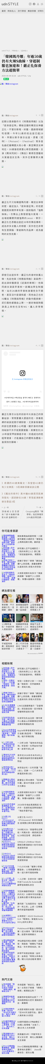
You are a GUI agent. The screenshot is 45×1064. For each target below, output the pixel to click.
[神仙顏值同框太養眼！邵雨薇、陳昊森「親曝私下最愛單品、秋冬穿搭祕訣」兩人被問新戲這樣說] (9, 944)
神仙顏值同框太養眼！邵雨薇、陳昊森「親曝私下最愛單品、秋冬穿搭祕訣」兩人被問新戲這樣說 (29, 945)
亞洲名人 (24, 50)
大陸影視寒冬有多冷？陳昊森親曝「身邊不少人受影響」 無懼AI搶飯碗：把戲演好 (30, 577)
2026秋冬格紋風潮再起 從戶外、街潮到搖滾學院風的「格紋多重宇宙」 (29, 807)
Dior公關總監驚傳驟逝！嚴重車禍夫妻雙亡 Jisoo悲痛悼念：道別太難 (29, 1049)
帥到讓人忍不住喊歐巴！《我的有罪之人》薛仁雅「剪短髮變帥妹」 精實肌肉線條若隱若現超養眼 (30, 553)
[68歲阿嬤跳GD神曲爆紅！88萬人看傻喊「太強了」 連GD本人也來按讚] (9, 1025)
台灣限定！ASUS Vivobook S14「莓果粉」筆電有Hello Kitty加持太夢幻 (30, 919)
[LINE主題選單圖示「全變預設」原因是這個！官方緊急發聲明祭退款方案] (9, 709)
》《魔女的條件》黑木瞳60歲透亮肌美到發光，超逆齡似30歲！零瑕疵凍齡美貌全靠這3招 (22, 497)
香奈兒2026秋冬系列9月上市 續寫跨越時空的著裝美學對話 (30, 758)
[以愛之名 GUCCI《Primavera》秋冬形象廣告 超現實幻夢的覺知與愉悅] (9, 820)
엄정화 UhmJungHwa (12, 406)
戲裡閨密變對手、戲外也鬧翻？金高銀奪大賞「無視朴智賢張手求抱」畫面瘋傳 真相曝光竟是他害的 (22, 607)
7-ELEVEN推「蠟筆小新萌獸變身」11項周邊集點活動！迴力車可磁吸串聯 (29, 869)
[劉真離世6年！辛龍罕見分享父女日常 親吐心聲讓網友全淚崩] (9, 1037)
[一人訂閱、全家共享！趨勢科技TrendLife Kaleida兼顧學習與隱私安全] (9, 882)
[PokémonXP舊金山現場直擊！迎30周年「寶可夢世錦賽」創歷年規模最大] (9, 932)
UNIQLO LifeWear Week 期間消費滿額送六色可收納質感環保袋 (29, 844)
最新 (4, 10)
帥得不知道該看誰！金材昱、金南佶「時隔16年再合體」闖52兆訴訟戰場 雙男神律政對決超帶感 (30, 957)
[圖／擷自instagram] (22, 98)
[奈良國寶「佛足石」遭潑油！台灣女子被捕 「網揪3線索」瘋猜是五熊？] (9, 988)
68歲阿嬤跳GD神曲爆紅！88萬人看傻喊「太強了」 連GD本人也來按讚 (29, 1024)
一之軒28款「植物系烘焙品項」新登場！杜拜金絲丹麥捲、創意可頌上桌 (30, 745)
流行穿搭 (22, 10)
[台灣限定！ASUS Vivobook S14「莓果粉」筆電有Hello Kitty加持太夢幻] (9, 919)
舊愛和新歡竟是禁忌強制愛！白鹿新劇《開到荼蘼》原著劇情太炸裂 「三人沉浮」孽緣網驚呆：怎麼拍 (36, 646)
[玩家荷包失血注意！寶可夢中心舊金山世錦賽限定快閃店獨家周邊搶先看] (9, 721)
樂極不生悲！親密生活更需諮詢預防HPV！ (36, 626)
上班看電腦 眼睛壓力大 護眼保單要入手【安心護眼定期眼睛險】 (36, 607)
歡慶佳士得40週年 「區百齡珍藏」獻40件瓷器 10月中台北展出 (30, 782)
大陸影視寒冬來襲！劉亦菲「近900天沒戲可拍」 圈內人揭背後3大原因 (29, 1012)
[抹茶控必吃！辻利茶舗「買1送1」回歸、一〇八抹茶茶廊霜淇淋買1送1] (9, 771)
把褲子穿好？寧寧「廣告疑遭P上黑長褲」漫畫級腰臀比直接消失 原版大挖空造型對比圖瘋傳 (30, 565)
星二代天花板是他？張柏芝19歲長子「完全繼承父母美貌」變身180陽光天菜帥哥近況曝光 (22, 646)
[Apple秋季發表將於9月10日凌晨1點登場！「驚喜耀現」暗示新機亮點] (9, 734)
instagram (13, 115)
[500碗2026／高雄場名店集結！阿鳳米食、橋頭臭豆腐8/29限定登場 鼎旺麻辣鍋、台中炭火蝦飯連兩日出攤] (9, 833)
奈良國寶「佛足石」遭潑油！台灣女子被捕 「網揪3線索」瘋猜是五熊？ (30, 987)
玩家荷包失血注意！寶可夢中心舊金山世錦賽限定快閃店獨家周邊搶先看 (29, 721)
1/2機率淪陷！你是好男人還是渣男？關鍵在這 (8, 626)
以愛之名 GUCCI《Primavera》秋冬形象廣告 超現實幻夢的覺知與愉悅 (30, 820)
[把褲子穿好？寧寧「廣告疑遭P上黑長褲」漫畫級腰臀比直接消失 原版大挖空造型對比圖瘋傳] (9, 564)
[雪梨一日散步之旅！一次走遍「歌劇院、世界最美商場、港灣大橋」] (9, 684)
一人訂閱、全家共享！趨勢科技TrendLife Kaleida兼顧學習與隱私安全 (29, 881)
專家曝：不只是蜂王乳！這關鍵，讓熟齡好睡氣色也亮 (8, 607)
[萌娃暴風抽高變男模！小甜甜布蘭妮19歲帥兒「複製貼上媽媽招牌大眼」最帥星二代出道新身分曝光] (9, 539)
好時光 (41, 10)
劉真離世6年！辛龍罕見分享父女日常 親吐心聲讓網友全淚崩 (29, 1037)
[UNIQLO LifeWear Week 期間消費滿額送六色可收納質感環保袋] (9, 845)
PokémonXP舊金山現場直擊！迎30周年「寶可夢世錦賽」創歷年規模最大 (30, 931)
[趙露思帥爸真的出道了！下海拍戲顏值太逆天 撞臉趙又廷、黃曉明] (9, 1000)
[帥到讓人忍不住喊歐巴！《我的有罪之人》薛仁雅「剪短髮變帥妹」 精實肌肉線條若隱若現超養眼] (9, 552)
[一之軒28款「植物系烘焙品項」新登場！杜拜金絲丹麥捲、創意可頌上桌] (9, 746)
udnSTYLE (6, 50)
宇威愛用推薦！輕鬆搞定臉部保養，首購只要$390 (8, 646)
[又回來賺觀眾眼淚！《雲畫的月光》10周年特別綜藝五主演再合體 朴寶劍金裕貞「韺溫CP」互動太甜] (9, 895)
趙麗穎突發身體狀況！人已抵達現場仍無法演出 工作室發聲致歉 (22, 626)
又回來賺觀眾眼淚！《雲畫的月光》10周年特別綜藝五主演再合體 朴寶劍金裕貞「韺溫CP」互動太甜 (30, 896)
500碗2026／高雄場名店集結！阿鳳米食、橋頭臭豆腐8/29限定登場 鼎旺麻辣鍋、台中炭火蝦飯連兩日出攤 (29, 835)
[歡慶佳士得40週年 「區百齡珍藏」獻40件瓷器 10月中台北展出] (9, 783)
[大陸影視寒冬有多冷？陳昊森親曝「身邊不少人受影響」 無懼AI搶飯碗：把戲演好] (9, 576)
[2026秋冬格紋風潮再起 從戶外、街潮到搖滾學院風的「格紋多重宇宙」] (9, 808)
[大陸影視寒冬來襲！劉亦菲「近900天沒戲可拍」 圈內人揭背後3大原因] (9, 1013)
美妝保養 (32, 10)
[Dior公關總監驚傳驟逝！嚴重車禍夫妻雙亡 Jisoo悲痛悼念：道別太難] (9, 1050)
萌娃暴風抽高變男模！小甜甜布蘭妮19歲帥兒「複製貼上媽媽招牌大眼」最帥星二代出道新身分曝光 (30, 540)
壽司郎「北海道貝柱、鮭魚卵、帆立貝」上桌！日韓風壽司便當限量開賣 (29, 906)
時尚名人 (12, 10)
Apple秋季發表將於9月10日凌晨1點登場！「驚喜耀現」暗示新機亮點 (29, 733)
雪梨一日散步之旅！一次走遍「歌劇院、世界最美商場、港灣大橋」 (29, 683)
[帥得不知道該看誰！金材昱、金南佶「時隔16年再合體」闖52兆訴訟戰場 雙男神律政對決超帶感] (9, 956)
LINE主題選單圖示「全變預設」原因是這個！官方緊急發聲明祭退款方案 (30, 708)
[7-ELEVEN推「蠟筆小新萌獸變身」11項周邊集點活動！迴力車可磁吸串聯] (9, 870)
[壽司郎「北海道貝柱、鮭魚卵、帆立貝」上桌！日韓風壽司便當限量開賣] (9, 907)
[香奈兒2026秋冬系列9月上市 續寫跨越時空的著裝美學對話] (9, 758)
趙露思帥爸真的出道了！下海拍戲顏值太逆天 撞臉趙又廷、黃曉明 (30, 1000)
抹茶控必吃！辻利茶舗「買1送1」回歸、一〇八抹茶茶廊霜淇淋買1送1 (30, 770)
